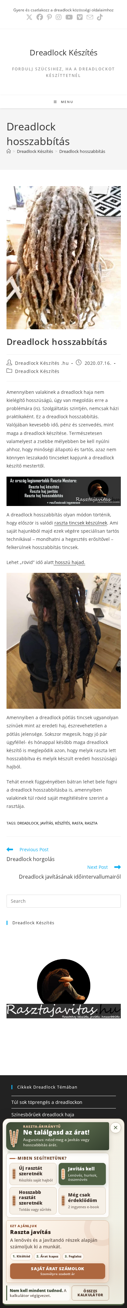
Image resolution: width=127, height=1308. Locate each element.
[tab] (33, 1174)
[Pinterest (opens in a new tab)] (49, 17)
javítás (46, 823)
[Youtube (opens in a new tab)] (69, 17)
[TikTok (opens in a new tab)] (99, 17)
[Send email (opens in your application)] (90, 17)
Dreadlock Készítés (63, 52)
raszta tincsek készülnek (80, 523)
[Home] (9, 151)
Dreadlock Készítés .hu (42, 363)
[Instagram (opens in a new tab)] (59, 17)
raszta (91, 823)
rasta (77, 823)
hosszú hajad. (69, 562)
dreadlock (27, 823)
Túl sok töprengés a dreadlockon (46, 1102)
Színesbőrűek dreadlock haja (42, 1114)
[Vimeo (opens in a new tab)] (80, 17)
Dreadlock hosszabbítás (82, 151)
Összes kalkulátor (90, 1293)
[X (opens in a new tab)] (29, 17)
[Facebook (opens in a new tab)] (40, 17)
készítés (62, 823)
